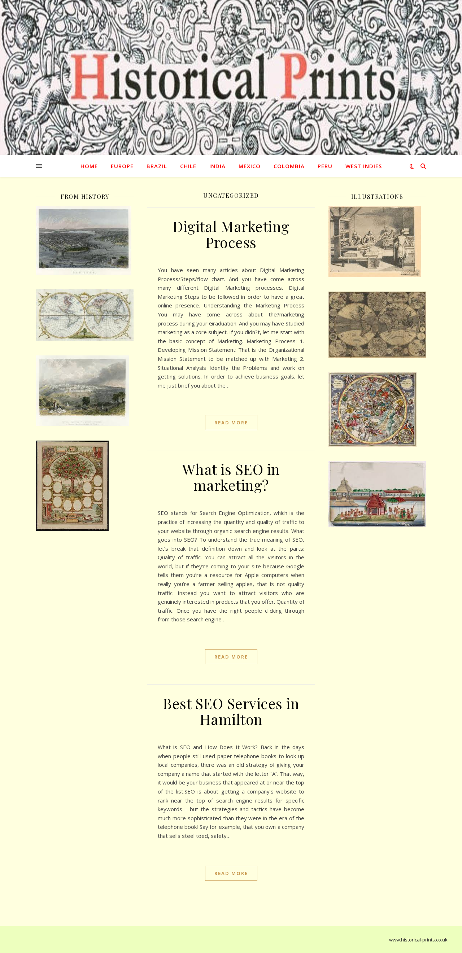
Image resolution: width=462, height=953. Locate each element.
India (217, 166)
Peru (325, 166)
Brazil (157, 166)
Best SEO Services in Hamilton (231, 711)
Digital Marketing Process (231, 234)
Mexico (250, 166)
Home (89, 166)
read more (231, 422)
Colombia (289, 166)
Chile (188, 166)
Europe (122, 166)
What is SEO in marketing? (231, 476)
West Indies (363, 166)
